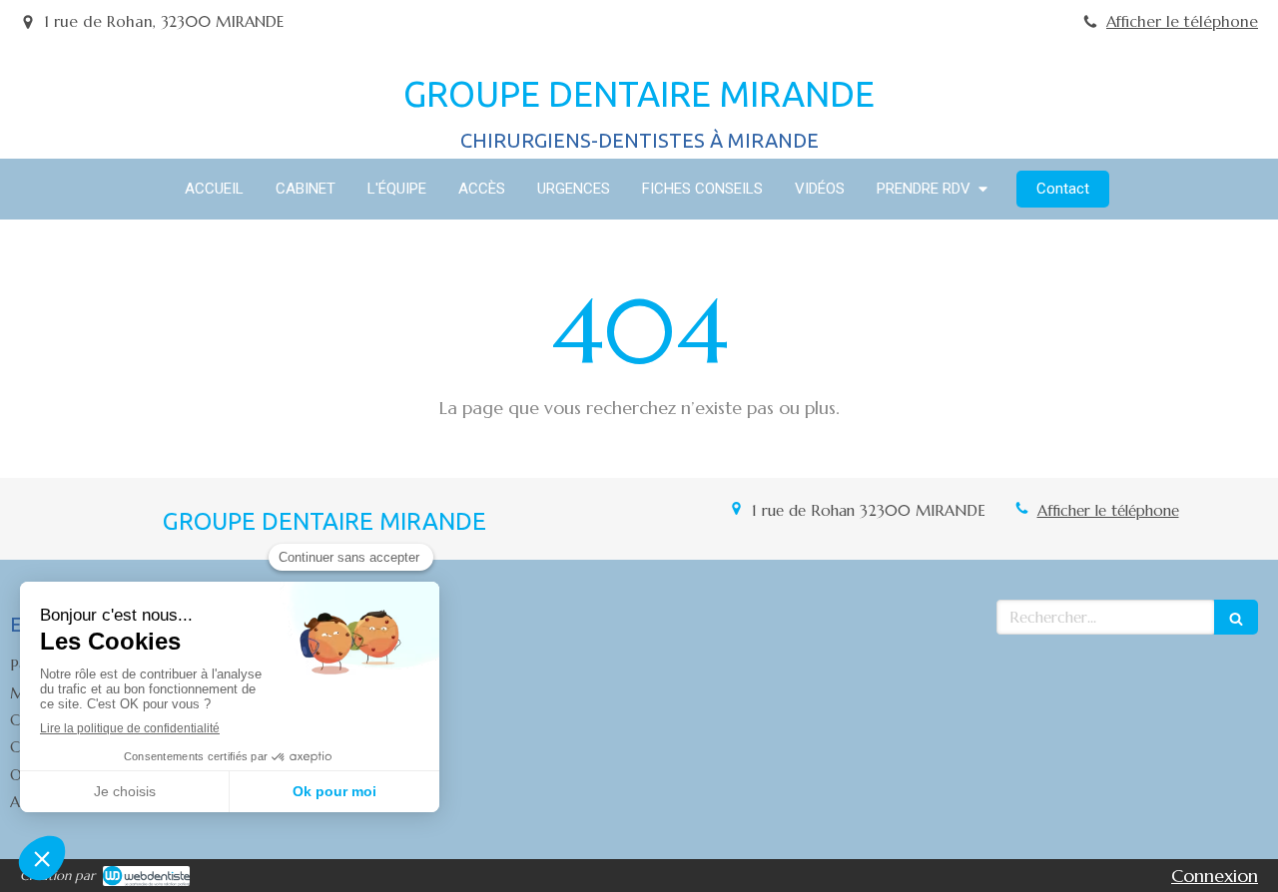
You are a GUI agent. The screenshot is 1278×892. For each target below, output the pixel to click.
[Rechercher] (1236, 617)
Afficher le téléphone (1182, 21)
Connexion (1214, 875)
